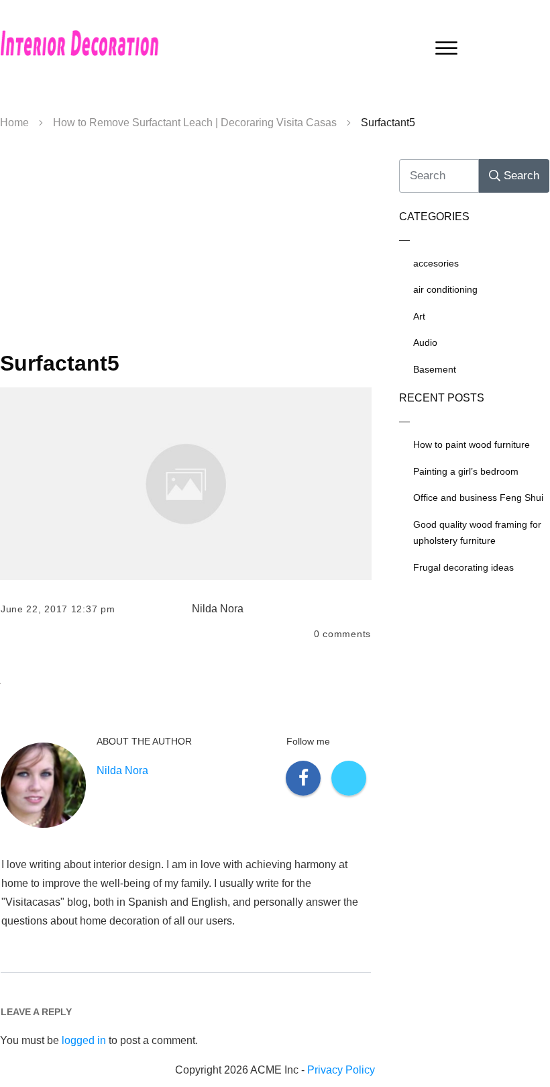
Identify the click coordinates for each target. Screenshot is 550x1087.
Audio (425, 342)
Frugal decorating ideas (463, 567)
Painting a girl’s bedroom (465, 471)
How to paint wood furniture (471, 444)
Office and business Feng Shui (478, 497)
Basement (434, 369)
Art (419, 316)
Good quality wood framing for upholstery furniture (477, 533)
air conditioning (445, 289)
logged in (84, 1040)
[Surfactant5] (186, 483)
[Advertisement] (186, 246)
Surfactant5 (59, 363)
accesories (436, 263)
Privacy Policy (341, 1070)
